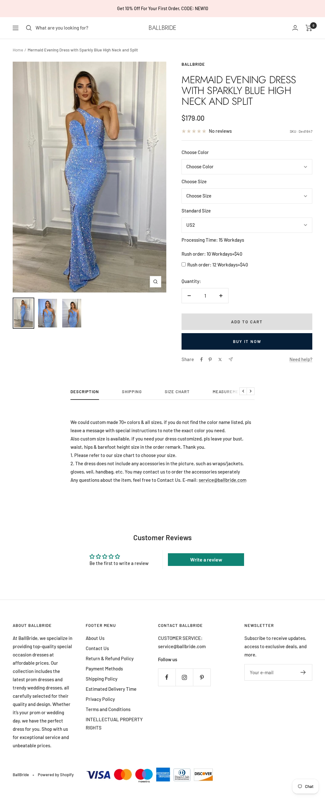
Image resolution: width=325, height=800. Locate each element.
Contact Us (97, 648)
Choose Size (194, 181)
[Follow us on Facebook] (167, 677)
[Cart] (309, 28)
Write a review (206, 559)
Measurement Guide (236, 391)
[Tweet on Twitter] (220, 359)
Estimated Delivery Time (111, 689)
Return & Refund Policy (110, 658)
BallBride (193, 64)
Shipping (132, 391)
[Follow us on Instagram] (184, 677)
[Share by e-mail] (231, 359)
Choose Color (195, 152)
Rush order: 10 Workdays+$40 (212, 254)
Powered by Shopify (56, 774)
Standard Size (196, 210)
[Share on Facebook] (201, 359)
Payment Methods (104, 668)
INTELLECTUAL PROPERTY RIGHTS (114, 723)
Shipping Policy (101, 679)
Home (18, 49)
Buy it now (247, 341)
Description (84, 391)
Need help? (300, 359)
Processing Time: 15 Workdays (213, 240)
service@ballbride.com (222, 480)
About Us (95, 638)
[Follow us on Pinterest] (201, 677)
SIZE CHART (177, 391)
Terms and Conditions (108, 709)
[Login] (295, 27)
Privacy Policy (100, 699)
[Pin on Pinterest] (210, 359)
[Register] (303, 672)
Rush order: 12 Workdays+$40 (217, 264)
